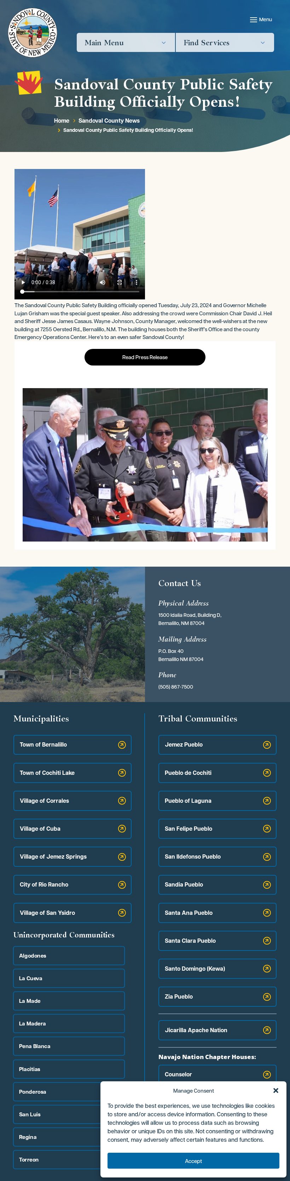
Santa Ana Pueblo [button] (189, 913)
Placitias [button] (29, 1068)
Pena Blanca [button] (34, 1046)
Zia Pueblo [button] (179, 996)
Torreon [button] (29, 1159)
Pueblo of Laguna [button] (188, 801)
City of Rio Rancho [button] (44, 884)
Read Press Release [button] (145, 357)
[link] (32, 33)
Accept (193, 1160)
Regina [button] (27, 1136)
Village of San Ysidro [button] (47, 913)
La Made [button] (30, 1000)
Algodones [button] (32, 955)
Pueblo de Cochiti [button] (188, 773)
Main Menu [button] (104, 42)
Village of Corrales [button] (44, 801)
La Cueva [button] (30, 978)
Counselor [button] (178, 1074)
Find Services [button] (207, 42)
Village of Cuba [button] (40, 828)
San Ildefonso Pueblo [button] (193, 856)
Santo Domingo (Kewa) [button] (195, 968)
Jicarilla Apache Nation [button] (196, 1030)
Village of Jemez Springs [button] (53, 856)
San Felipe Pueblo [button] (188, 828)
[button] (275, 1090)
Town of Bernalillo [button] (43, 744)
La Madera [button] (32, 1023)
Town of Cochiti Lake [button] (47, 773)
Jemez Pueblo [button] (184, 744)
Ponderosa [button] (32, 1091)
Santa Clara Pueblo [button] (190, 941)
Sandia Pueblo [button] (184, 884)
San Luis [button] (30, 1114)
